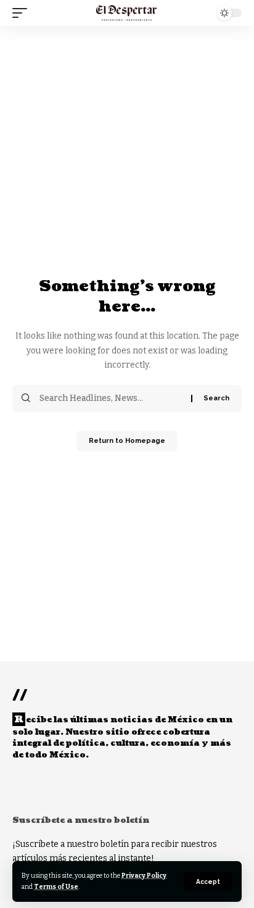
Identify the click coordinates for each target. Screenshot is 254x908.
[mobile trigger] (22, 13)
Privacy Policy (143, 876)
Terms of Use (56, 887)
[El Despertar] (126, 13)
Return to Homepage (127, 441)
